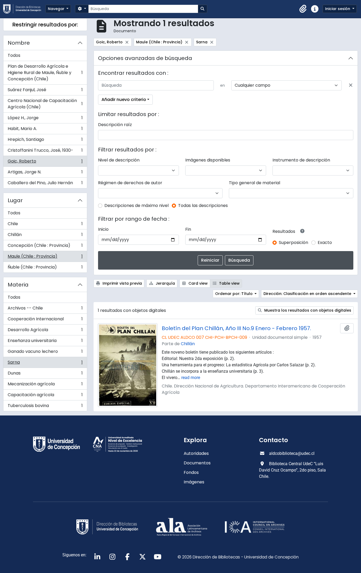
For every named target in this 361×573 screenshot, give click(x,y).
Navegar (57, 8)
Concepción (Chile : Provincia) (45, 246)
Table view (229, 283)
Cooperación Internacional (45, 320)
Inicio (103, 229)
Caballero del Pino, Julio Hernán (45, 184)
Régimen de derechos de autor (130, 183)
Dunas (45, 374)
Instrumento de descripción (301, 160)
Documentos (197, 463)
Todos (14, 55)
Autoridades (196, 453)
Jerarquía (165, 283)
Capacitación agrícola (45, 396)
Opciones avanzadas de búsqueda (145, 58)
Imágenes (194, 482)
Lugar (15, 200)
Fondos (191, 472)
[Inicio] (24, 9)
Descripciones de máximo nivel (136, 205)
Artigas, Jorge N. (45, 173)
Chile (45, 225)
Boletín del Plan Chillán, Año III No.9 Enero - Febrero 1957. (236, 328)
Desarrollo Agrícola (45, 331)
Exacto (325, 242)
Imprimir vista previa (121, 283)
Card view (197, 283)
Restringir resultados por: (45, 24)
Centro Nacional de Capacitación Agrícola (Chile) (45, 104)
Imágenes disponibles (207, 160)
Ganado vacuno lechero (45, 352)
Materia (18, 284)
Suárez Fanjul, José (45, 91)
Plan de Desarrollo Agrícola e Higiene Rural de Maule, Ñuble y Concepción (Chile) (45, 72)
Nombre (19, 43)
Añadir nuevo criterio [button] (123, 99)
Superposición (293, 242)
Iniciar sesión (338, 8)
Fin (188, 229)
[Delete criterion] (350, 85)
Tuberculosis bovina (45, 407)
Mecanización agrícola (45, 385)
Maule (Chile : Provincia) (45, 257)
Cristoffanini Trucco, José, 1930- (45, 151)
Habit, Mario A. (45, 130)
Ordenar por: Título (234, 293)
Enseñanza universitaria (45, 342)
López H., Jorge (45, 119)
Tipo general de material (254, 183)
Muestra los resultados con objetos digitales (307, 310)
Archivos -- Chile (45, 309)
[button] (303, 9)
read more (190, 377)
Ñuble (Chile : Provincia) (45, 268)
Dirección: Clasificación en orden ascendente (307, 293)
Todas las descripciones (203, 205)
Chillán (45, 236)
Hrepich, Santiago (45, 140)
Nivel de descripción (119, 160)
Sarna (45, 363)
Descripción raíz (115, 125)
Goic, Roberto (45, 162)
